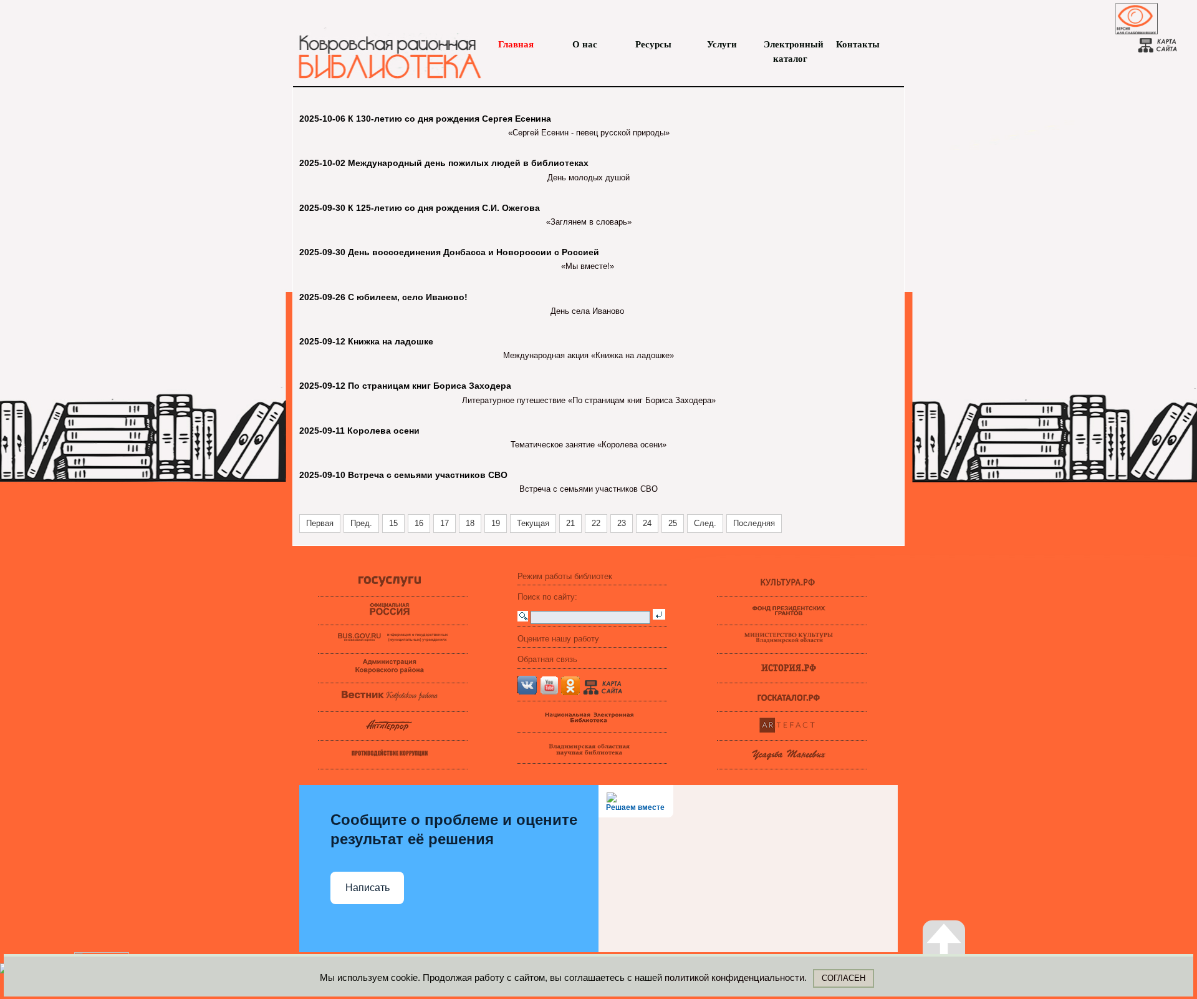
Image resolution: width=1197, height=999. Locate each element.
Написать (367, 887)
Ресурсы (653, 44)
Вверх (957, 970)
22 (596, 523)
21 (570, 523)
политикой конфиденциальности (734, 977)
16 (419, 523)
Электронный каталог (790, 45)
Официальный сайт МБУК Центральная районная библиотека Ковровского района (383, 50)
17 (444, 523)
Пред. (361, 523)
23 (621, 523)
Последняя (754, 523)
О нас (584, 44)
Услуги (722, 44)
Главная (516, 44)
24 (647, 523)
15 (393, 523)
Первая (320, 523)
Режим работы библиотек (564, 576)
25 (672, 523)
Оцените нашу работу (558, 638)
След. (705, 523)
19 (495, 523)
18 (470, 523)
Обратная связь (547, 659)
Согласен (843, 978)
